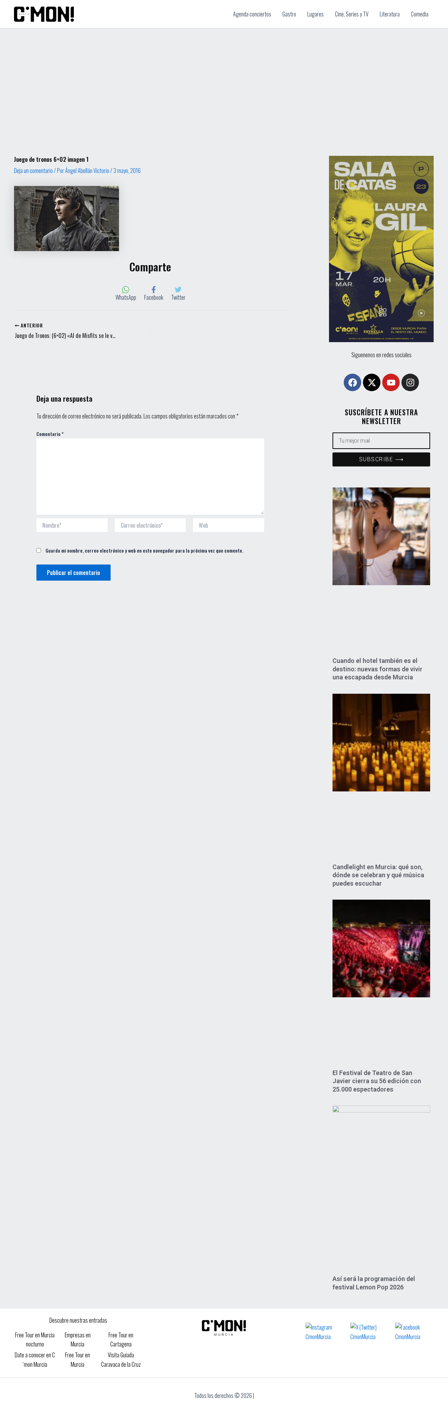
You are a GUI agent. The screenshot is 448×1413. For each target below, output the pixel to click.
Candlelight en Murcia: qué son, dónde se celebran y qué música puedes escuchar (378, 875)
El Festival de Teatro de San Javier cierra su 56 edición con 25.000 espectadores (376, 1081)
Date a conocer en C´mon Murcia (35, 1359)
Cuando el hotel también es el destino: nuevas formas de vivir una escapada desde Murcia (377, 669)
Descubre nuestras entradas (78, 1320)
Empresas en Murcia (78, 1339)
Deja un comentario (33, 170)
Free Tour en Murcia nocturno (35, 1339)
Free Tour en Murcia (77, 1359)
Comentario (50, 433)
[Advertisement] (224, 81)
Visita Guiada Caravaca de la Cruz (121, 1359)
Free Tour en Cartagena (120, 1339)
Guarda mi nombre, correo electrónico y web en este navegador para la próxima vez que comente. (144, 550)
